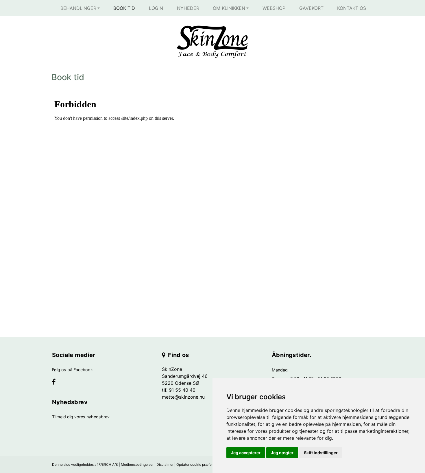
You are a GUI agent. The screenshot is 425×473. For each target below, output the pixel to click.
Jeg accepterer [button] (245, 452)
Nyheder (188, 8)
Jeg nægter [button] (282, 452)
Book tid (124, 8)
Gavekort (311, 8)
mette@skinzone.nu (183, 397)
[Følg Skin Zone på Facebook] (54, 382)
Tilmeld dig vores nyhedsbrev (81, 416)
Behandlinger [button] (78, 8)
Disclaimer (164, 464)
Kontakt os (351, 8)
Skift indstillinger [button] (321, 452)
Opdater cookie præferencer (199, 464)
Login (156, 8)
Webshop (274, 8)
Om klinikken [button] (229, 8)
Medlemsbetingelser (137, 464)
